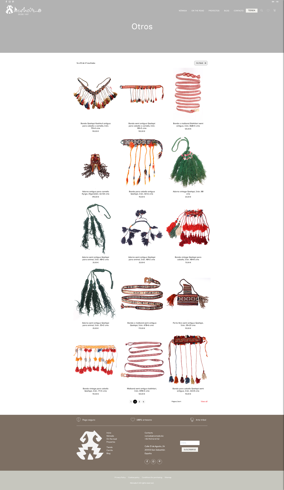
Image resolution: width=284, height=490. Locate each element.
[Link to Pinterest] (13, 1)
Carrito (109, 450)
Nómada (110, 436)
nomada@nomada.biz (154, 436)
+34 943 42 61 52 (152, 439)
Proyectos (110, 442)
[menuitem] (273, 1)
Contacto (149, 432)
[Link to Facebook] (6, 1)
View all (204, 401)
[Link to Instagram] (9, 1)
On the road (111, 439)
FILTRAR (199, 63)
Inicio (108, 432)
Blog (108, 453)
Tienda (109, 447)
